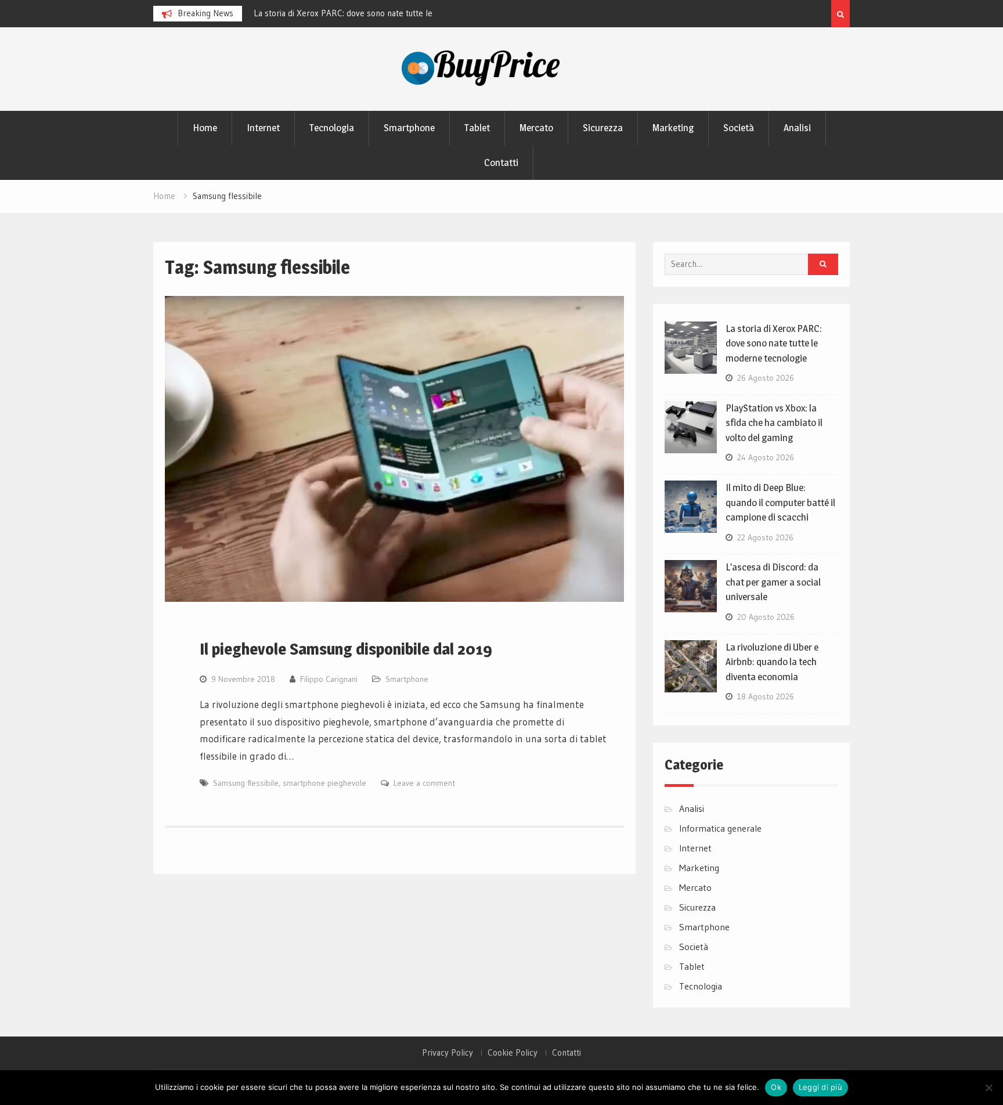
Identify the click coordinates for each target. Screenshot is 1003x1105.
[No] (988, 1087)
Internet (263, 127)
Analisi (797, 127)
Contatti (501, 162)
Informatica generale (720, 828)
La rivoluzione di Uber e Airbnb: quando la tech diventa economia (772, 661)
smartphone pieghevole (324, 783)
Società (738, 127)
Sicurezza (603, 127)
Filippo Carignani (329, 679)
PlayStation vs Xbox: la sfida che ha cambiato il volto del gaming (774, 422)
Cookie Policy (512, 1053)
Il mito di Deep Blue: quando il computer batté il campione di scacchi (780, 502)
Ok (776, 1087)
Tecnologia (331, 127)
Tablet (477, 127)
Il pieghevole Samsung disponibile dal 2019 (346, 649)
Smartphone (409, 127)
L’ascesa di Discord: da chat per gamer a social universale (773, 581)
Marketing (673, 127)
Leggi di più (820, 1087)
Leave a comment (424, 783)
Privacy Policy (447, 1053)
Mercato (536, 127)
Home (205, 127)
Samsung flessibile (246, 783)
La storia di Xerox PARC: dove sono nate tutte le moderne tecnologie (774, 343)
